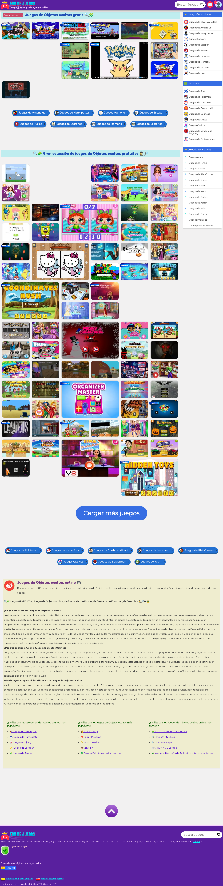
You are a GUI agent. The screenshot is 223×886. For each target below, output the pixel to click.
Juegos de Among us (200, 28)
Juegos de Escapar (199, 45)
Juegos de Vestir (197, 191)
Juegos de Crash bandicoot (111, 550)
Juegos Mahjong (197, 39)
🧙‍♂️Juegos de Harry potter (24, 737)
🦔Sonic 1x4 (87, 747)
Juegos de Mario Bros (200, 102)
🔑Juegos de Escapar (22, 747)
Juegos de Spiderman (112, 561)
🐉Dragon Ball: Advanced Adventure (101, 753)
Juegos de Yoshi (151, 561)
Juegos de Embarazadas (201, 139)
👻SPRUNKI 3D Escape (164, 747)
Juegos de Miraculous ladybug (200, 132)
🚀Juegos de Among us (23, 731)
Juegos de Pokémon (200, 97)
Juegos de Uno (197, 73)
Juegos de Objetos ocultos (203, 22)
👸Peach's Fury (89, 731)
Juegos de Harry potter (201, 33)
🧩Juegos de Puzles (21, 753)
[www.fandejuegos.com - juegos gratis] (18, 835)
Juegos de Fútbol (198, 163)
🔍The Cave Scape (162, 742)
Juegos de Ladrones (199, 56)
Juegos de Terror (198, 214)
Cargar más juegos (111, 513)
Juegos (196, 841)
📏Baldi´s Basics (90, 742)
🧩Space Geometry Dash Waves (169, 731)
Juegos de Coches (198, 197)
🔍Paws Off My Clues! (163, 737)
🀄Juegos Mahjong (20, 742)
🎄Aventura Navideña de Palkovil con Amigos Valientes (182, 753)
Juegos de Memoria (199, 62)
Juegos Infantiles (198, 220)
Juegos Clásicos (197, 125)
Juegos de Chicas (198, 119)
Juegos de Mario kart (156, 550)
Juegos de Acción (198, 203)
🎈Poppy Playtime (91, 737)
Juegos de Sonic (197, 91)
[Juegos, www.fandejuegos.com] (18, 5)
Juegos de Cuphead (199, 114)
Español (11, 868)
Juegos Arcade (197, 168)
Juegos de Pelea (197, 208)
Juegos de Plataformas (201, 174)
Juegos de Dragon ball (201, 108)
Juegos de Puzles (198, 50)
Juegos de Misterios (199, 67)
